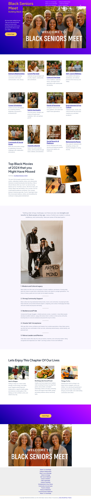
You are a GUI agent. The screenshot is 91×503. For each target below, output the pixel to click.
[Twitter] (81, 9)
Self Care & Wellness (50, 5)
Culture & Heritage (53, 77)
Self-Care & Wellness (73, 73)
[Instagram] (80, 5)
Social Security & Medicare (52, 12)
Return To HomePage (50, 1)
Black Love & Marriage (51, 3)
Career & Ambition (63, 5)
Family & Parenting (61, 7)
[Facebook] (81, 7)
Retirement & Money (73, 142)
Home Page (10, 34)
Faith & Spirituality (50, 7)
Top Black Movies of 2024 (20, 175)
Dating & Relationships (64, 1)
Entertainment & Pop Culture (52, 9)
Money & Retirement (61, 10)
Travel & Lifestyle (49, 10)
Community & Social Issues (69, 9)
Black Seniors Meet (20, 5)
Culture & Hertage (63, 3)
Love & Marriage (33, 73)
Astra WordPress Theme (65, 497)
